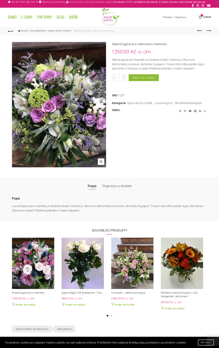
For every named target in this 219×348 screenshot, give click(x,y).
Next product (208, 30)
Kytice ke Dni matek (59, 30)
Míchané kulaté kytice (188, 103)
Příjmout (206, 342)
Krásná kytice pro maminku (28, 292)
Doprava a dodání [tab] (117, 186)
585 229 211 (32, 2)
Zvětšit (101, 161)
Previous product (200, 30)
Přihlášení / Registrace (174, 17)
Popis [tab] (92, 186)
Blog (61, 17)
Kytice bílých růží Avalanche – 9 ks (82, 292)
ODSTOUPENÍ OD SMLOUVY (32, 329)
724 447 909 (17, 2)
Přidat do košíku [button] (26, 304)
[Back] (10, 30)
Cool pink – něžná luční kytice (128, 292)
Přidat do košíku (143, 77)
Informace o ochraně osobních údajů (90, 2)
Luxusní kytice (163, 103)
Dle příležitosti (37, 30)
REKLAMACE (64, 329)
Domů (12, 17)
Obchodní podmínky (53, 2)
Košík (73, 17)
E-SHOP (26, 17)
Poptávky (44, 17)
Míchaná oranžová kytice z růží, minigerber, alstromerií (179, 294)
